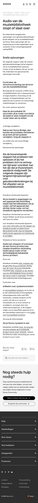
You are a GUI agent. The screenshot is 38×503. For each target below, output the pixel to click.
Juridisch (4, 480)
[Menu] (34, 4)
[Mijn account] (24, 4)
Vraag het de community (17, 404)
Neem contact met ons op (17, 398)
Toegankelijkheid (6, 483)
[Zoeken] (27, 4)
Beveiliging (5, 487)
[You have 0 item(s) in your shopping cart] (30, 4)
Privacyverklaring (24, 480)
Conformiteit (23, 483)
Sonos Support (8, 13)
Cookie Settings (24, 487)
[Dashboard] (7, 4)
